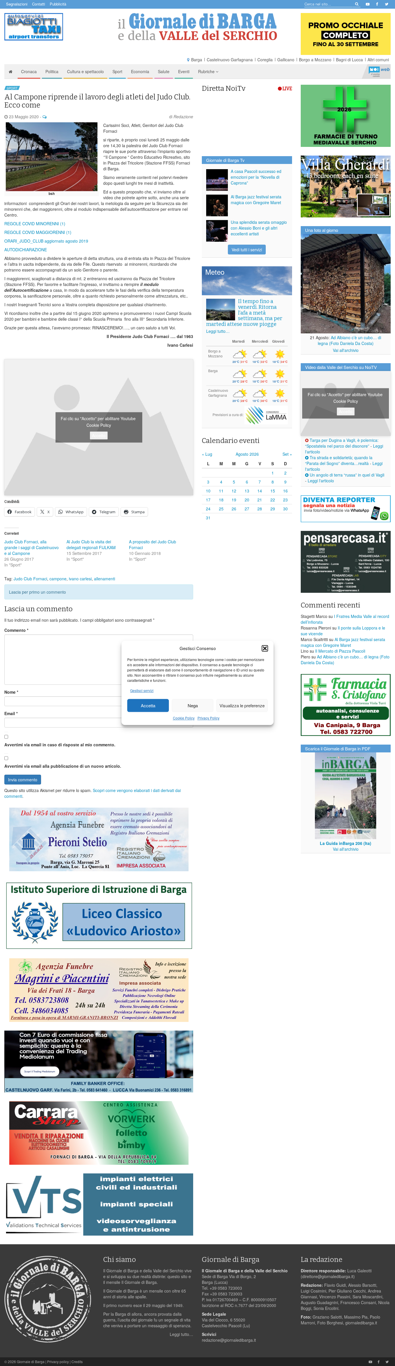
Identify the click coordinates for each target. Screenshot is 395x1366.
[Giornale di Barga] (197, 26)
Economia (140, 71)
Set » (287, 454)
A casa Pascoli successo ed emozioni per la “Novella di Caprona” (256, 177)
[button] (265, 648)
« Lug (207, 454)
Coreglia (265, 59)
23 (285, 500)
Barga (196, 59)
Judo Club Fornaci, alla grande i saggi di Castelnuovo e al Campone (31, 547)
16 (285, 491)
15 (272, 491)
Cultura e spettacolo (85, 71)
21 (259, 500)
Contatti (38, 4)
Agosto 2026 (247, 454)
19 (234, 500)
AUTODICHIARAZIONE (25, 249)
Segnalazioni (16, 4)
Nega (193, 705)
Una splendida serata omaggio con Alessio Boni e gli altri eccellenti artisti (259, 228)
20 (247, 500)
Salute (163, 71)
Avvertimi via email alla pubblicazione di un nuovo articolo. (62, 766)
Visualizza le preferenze (242, 705)
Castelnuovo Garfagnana (230, 59)
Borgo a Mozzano (315, 59)
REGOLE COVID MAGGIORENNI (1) (37, 232)
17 (208, 500)
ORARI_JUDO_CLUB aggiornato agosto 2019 (46, 241)
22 (272, 500)
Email (11, 713)
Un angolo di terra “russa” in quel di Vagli (346, 475)
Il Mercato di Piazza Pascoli (340, 651)
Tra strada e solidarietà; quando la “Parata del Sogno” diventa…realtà (338, 460)
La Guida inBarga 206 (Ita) (345, 843)
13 (247, 491)
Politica (51, 71)
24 (208, 509)
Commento (16, 630)
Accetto (99, 435)
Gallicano (285, 59)
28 (259, 509)
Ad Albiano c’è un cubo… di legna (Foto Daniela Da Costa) (349, 340)
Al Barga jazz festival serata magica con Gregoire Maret (256, 199)
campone (58, 579)
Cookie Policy (184, 718)
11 (221, 491)
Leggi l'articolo (321, 480)
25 (221, 509)
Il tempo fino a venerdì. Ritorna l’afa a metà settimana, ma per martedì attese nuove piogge (244, 312)
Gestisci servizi (142, 690)
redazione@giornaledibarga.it (229, 1340)
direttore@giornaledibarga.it (327, 1276)
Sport (117, 71)
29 (272, 509)
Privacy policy (58, 1361)
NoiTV (379, 71)
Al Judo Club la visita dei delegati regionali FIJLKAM (91, 544)
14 (259, 491)
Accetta (148, 705)
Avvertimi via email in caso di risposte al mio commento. (59, 744)
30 (285, 509)
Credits (77, 1361)
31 (208, 517)
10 (208, 491)
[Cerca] (356, 3)
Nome (11, 692)
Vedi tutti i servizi (247, 249)
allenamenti (104, 579)
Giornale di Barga (31, 1361)
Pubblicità (58, 4)
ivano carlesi (80, 579)
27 (247, 509)
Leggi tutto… (218, 331)
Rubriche (207, 71)
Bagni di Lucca (349, 59)
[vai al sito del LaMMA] (266, 414)
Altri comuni (378, 59)
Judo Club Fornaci (30, 579)
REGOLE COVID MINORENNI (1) (34, 223)
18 (221, 500)
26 (234, 509)
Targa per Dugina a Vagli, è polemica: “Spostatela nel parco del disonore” (342, 443)
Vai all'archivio (346, 350)
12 (234, 491)
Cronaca (29, 71)
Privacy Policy (208, 718)
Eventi (183, 71)
